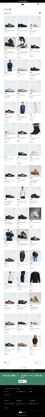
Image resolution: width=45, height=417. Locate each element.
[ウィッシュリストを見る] (4, 4)
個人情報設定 (18, 400)
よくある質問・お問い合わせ (9, 388)
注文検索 (18, 388)
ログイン (11, 370)
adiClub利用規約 (32, 400)
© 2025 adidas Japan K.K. (22, 415)
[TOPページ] (22, 4)
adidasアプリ (6, 391)
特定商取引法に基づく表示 (34, 403)
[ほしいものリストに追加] (14, 17)
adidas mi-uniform (7, 394)
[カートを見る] (43, 4)
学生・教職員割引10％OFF (21, 391)
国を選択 (24, 412)
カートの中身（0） (31, 370)
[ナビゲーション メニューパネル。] (1, 4)
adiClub (30, 388)
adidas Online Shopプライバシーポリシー (22, 404)
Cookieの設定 (6, 400)
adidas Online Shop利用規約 (9, 403)
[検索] (40, 4)
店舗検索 (30, 391)
